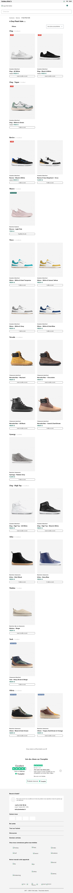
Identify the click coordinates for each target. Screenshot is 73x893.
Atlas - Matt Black (15, 577)
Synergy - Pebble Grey (17, 475)
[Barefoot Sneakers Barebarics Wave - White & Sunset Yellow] (50, 260)
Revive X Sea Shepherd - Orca (47, 178)
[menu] (71, 6)
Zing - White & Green (16, 122)
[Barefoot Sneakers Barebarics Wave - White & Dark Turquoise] (22, 260)
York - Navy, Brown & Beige (18, 679)
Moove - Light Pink (15, 229)
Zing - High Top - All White (18, 526)
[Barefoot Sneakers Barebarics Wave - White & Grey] (22, 306)
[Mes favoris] (58, 6)
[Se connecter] (62, 6)
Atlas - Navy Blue (43, 577)
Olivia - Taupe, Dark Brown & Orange (50, 731)
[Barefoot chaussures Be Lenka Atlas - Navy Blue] (50, 557)
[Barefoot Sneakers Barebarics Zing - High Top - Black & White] (50, 505)
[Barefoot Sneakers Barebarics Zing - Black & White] (50, 51)
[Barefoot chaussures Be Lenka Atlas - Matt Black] (22, 557)
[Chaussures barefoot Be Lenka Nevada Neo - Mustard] (22, 357)
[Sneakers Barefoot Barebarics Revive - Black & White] (22, 157)
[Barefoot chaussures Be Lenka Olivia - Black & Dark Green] (22, 710)
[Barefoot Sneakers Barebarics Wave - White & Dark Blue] (50, 306)
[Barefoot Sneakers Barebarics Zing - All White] (22, 51)
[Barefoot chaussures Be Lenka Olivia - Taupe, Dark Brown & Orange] (50, 710)
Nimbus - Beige (14, 628)
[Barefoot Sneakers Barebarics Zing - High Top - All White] (22, 505)
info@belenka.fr (20, 809)
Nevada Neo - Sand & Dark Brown (49, 423)
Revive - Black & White (17, 178)
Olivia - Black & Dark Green (18, 731)
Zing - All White (14, 71)
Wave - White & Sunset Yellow (47, 280)
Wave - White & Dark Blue (46, 326)
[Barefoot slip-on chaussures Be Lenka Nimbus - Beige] (22, 608)
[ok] (69, 12)
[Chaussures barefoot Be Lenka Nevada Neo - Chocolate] (50, 357)
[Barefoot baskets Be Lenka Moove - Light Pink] (22, 208)
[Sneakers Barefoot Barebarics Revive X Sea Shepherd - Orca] (50, 157)
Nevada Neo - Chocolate (46, 377)
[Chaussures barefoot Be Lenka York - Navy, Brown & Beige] (22, 659)
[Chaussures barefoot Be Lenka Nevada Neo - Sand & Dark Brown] (50, 403)
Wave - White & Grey (16, 326)
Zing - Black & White (44, 71)
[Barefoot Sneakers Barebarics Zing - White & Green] (22, 102)
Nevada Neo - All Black (17, 423)
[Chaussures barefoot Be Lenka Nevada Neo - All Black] (22, 403)
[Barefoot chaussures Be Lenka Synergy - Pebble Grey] (22, 454)
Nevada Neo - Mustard (17, 377)
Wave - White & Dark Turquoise (20, 280)
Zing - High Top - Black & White (48, 526)
